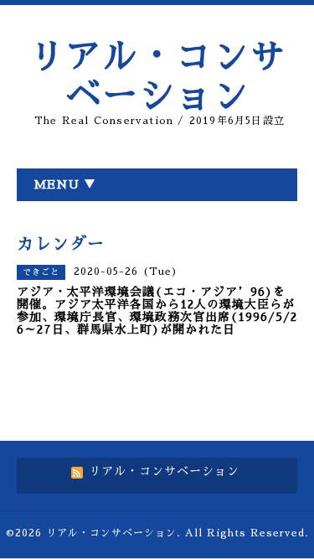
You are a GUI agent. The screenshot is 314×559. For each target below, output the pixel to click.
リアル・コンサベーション (111, 533)
